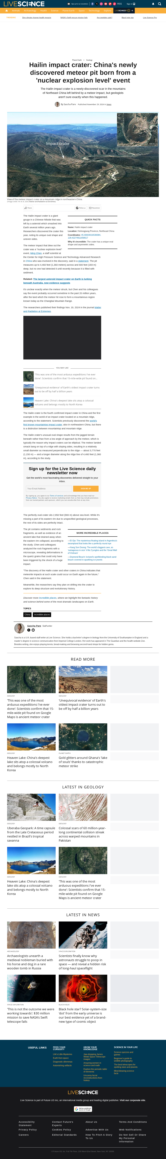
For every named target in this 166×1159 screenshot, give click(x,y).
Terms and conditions (133, 1122)
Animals (16, 10)
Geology (89, 60)
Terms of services (57, 496)
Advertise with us (97, 1129)
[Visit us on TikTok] (114, 3)
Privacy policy (28, 1129)
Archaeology (30, 10)
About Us (91, 1122)
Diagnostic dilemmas (62, 1062)
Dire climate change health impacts (36, 18)
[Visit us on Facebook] (92, 3)
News (109, 104)
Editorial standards (64, 1135)
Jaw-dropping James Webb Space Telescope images (94, 1056)
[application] (62, 337)
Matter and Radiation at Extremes (42, 201)
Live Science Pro (150, 18)
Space (82, 10)
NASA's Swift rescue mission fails (74, 18)
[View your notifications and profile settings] (153, 3)
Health (43, 10)
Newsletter (96, 208)
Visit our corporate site (132, 1100)
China (29, 261)
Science (54, 10)
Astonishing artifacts (62, 1065)
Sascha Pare (70, 104)
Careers (24, 1135)
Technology (94, 10)
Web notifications (130, 1129)
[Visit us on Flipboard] (110, 3)
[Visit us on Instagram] (101, 3)
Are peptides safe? (104, 18)
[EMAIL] (34, 630)
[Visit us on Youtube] (105, 3)
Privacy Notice (31, 498)
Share (30, 208)
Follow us (82, 208)
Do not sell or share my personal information (132, 1138)
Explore (107, 10)
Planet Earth (69, 10)
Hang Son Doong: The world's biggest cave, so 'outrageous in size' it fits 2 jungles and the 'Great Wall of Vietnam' (92, 550)
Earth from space (61, 1058)
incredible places (42, 615)
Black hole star (128, 18)
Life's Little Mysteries (62, 1054)
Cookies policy (61, 1129)
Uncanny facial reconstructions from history (93, 1077)
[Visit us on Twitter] (96, 3)
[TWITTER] (29, 630)
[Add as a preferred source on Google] (83, 1109)
